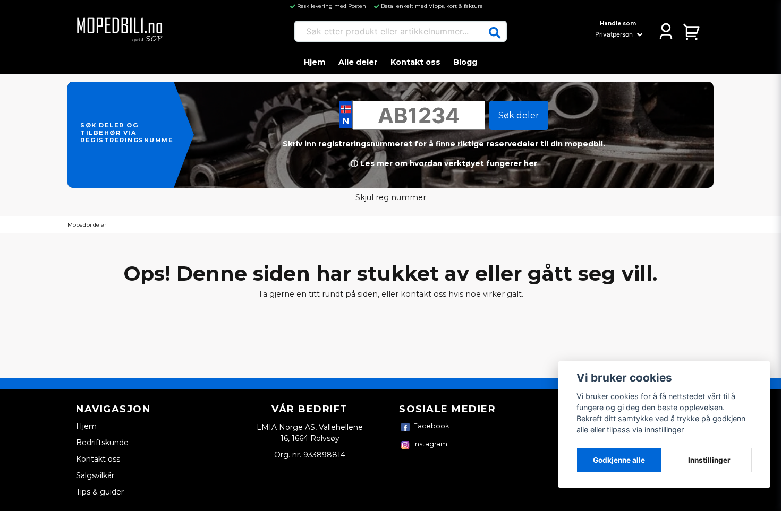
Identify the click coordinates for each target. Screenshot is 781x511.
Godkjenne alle (619, 460)
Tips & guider (100, 492)
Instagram (430, 443)
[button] (494, 33)
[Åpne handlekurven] (692, 31)
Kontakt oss (415, 62)
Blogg (465, 62)
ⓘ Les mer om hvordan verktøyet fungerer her (444, 163)
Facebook (431, 425)
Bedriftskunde (102, 442)
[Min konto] (666, 31)
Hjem (315, 62)
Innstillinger (709, 460)
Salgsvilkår (95, 475)
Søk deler (518, 115)
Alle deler (358, 62)
